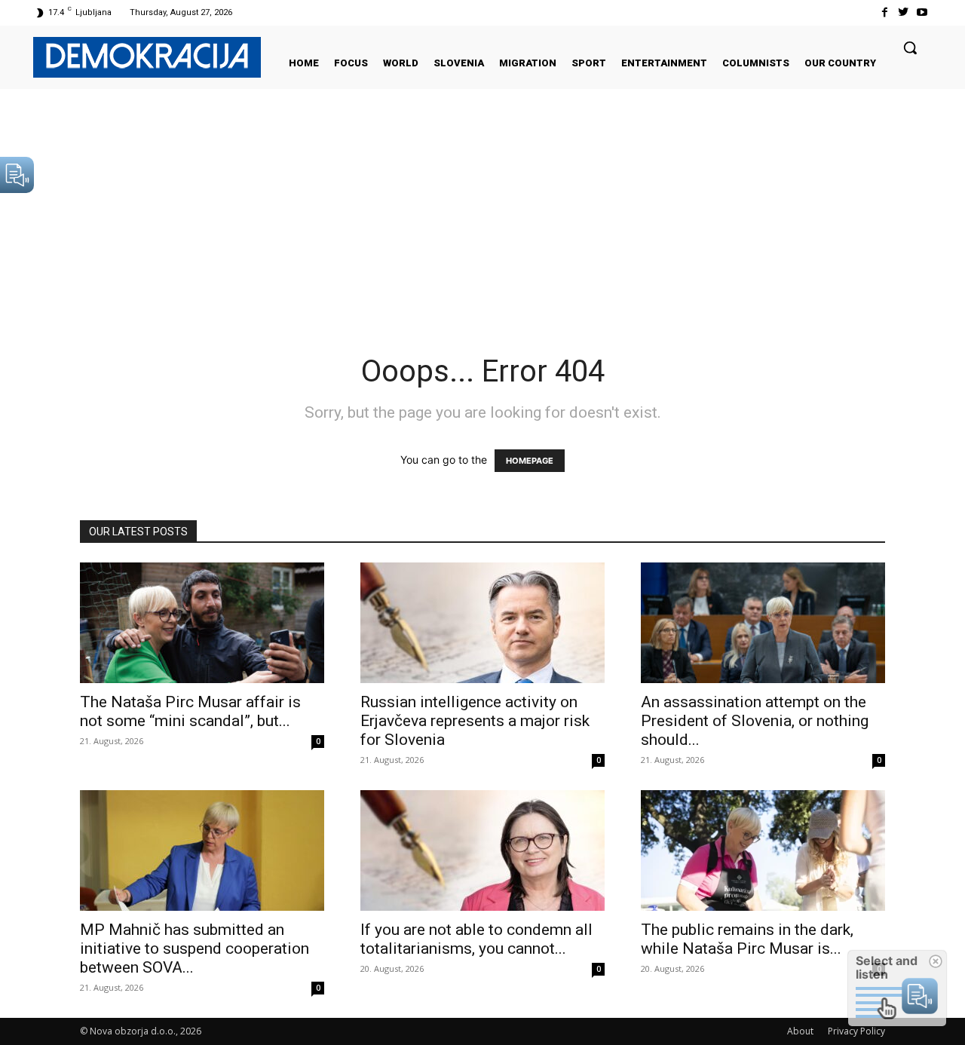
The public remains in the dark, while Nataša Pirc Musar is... (747, 939)
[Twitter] (903, 12)
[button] (910, 47)
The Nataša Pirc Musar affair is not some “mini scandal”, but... (190, 711)
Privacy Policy (856, 1031)
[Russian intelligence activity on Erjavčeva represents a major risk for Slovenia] (482, 622)
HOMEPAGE (529, 460)
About (800, 1031)
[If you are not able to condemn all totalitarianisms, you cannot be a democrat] (482, 850)
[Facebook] (884, 12)
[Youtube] (922, 12)
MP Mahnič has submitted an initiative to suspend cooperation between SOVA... (194, 948)
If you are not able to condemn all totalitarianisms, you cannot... (476, 939)
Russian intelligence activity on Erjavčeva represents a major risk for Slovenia (475, 721)
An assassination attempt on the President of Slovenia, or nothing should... (754, 721)
